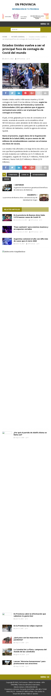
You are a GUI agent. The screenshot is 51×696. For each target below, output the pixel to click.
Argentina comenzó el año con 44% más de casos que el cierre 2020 (31, 240)
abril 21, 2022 (9, 59)
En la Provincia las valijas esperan (28, 626)
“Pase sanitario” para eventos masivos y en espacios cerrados (31, 228)
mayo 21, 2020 (19, 437)
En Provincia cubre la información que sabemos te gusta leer (30, 615)
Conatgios (12, 175)
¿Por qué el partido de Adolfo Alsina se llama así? (30, 433)
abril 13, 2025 (19, 619)
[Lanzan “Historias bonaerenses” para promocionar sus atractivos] (7, 662)
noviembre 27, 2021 (21, 232)
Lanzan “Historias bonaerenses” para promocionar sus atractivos (29, 662)
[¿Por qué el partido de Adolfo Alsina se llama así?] (7, 520)
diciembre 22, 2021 (21, 220)
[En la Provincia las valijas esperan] (7, 628)
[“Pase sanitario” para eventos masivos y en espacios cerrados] (7, 229)
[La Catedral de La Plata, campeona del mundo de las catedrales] (7, 652)
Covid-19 (24, 175)
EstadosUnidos (39, 175)
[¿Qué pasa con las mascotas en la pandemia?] (7, 640)
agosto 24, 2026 (20, 654)
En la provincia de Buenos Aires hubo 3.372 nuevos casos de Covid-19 (29, 216)
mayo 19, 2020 (19, 666)
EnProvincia (21, 59)
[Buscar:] (25, 29)
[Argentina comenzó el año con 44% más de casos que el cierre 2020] (7, 241)
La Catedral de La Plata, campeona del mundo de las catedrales (30, 650)
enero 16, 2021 (20, 244)
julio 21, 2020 (19, 628)
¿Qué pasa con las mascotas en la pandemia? (28, 638)
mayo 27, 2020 (19, 642)
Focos (6, 179)
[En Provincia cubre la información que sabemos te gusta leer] (7, 616)
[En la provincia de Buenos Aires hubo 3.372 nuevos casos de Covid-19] (7, 217)
